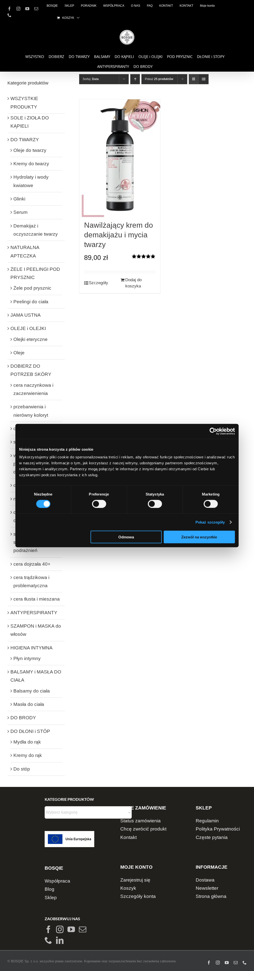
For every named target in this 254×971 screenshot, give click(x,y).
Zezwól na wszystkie (199, 537)
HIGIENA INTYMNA (31, 647)
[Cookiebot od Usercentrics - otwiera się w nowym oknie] (213, 431)
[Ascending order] (135, 79)
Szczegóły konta (138, 896)
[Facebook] (48, 929)
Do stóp (21, 769)
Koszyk (128, 888)
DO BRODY (23, 717)
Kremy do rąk (27, 755)
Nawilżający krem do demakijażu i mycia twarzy (118, 235)
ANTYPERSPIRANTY (33, 612)
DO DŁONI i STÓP (30, 731)
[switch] (99, 504)
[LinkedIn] (60, 940)
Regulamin (207, 820)
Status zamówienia (140, 820)
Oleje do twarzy (29, 150)
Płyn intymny (27, 658)
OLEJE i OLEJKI (28, 328)
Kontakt (128, 837)
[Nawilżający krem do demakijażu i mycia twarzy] (119, 159)
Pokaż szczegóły (210, 522)
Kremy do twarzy (31, 163)
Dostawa (205, 880)
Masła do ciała (28, 704)
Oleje (19, 352)
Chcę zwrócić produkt (143, 829)
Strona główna (211, 896)
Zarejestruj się (135, 880)
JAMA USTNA (25, 315)
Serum (20, 212)
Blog (49, 889)
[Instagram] (60, 929)
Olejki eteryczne (30, 339)
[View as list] (203, 79)
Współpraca (57, 881)
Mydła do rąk (27, 742)
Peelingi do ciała (30, 301)
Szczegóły (98, 282)
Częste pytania (212, 837)
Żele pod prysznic (32, 288)
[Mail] (82, 929)
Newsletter (207, 888)
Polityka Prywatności (218, 829)
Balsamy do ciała (31, 691)
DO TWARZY (24, 139)
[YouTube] (71, 929)
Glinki (19, 198)
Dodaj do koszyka (133, 283)
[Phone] (48, 940)
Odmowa (126, 537)
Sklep (51, 897)
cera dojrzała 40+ (31, 564)
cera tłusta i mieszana (36, 599)
